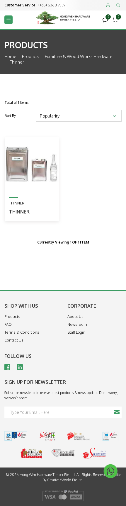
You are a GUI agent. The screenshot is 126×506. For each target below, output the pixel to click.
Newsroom (77, 324)
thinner (17, 62)
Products (30, 56)
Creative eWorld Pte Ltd (65, 480)
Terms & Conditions (21, 332)
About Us (75, 316)
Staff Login (76, 332)
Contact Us (13, 340)
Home (10, 56)
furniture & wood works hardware (79, 56)
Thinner (19, 212)
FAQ (8, 324)
